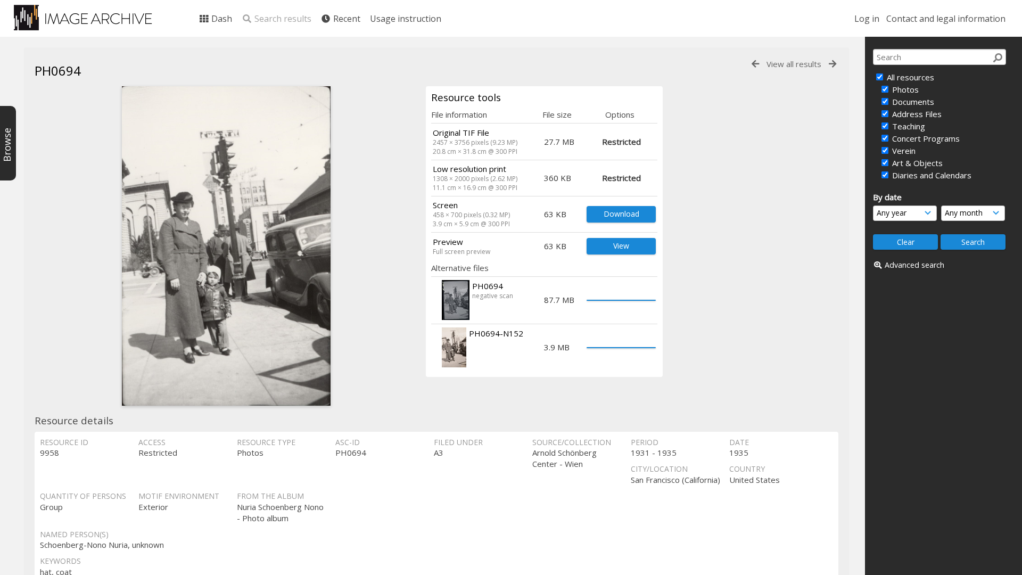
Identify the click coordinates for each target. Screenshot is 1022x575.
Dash (220, 18)
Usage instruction (405, 18)
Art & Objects (916, 163)
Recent (345, 18)
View (621, 246)
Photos (904, 89)
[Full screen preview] (226, 246)
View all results (794, 64)
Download (621, 214)
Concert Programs (925, 138)
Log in (866, 18)
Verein (903, 150)
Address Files (916, 114)
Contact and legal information (945, 18)
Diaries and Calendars (930, 175)
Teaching (907, 126)
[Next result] (832, 64)
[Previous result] (755, 64)
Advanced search (914, 265)
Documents (912, 101)
